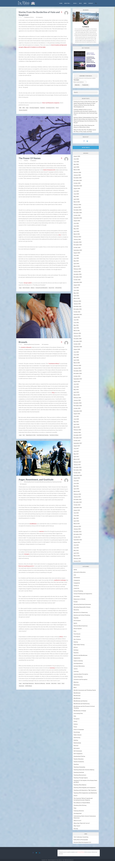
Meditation (77, 684)
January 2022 (77, 303)
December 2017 (77, 435)
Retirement (77, 748)
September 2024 (78, 218)
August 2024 (77, 220)
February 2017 (77, 462)
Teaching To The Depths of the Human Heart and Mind (85, 781)
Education (76, 609)
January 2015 (77, 529)
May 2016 (76, 486)
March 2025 (77, 201)
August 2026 (77, 156)
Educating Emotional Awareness (32, 344)
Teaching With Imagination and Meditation (85, 793)
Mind (75, 687)
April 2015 (76, 521)
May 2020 (76, 357)
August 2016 (77, 478)
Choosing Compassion (34, 107)
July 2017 (76, 448)
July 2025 (76, 191)
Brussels (23, 342)
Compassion (27, 17)
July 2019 (76, 384)
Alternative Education (80, 572)
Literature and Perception (80, 679)
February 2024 (77, 236)
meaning (52, 667)
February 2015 (77, 526)
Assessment (77, 577)
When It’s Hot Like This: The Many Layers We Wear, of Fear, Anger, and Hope (85, 130)
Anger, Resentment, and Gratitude (36, 479)
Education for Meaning (40, 683)
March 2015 (77, 523)
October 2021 (77, 311)
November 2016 (78, 470)
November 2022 (78, 277)
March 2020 (77, 362)
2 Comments (33, 160)
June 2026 (76, 161)
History (76, 647)
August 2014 (77, 542)
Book (74, 3)
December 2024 (77, 210)
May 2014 (76, 550)
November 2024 (78, 212)
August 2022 (77, 285)
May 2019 (76, 389)
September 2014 (78, 539)
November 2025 (78, 180)
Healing (76, 642)
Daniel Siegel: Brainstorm (28, 683)
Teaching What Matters (80, 784)
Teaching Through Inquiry (81, 777)
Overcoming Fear (78, 713)
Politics (32, 17)
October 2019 (77, 376)
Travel (57, 107)
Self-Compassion (78, 753)
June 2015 (76, 515)
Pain (75, 716)
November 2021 (78, 309)
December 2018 (77, 403)
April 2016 (76, 488)
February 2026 (77, 172)
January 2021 (77, 336)
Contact (90, 3)
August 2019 (77, 381)
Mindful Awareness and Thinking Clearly (85, 690)
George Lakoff (27, 282)
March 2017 (77, 459)
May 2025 (76, 196)
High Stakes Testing (79, 644)
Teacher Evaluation (79, 761)
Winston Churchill (23, 110)
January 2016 (77, 496)
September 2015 (78, 507)
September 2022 (78, 282)
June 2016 (76, 483)
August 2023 (77, 252)
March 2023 (77, 266)
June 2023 (76, 258)
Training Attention (79, 810)
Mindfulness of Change (80, 710)
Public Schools (77, 735)
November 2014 (78, 534)
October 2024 (77, 215)
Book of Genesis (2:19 (49, 170)
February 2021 (77, 333)
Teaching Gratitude (56, 482)
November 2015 (78, 502)
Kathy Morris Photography (81, 839)
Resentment (21, 685)
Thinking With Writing (80, 805)
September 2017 (78, 443)
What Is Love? (77, 820)
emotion (41, 531)
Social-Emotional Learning (42, 435)
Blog (80, 3)
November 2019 (78, 373)
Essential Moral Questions (81, 625)
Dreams (76, 601)
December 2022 (77, 274)
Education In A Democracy (81, 612)
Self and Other (58, 287)
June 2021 (76, 322)
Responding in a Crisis (31, 435)
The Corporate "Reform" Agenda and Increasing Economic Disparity (83, 799)
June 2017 (76, 451)
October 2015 (77, 505)
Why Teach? (77, 825)
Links (85, 3)
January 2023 (77, 271)
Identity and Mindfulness (80, 655)
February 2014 (77, 558)
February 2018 (77, 429)
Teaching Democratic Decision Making (84, 769)
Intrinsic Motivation (79, 666)
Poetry (75, 721)
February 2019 (77, 397)
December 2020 (77, 338)
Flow (75, 631)
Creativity (76, 588)
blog (53, 392)
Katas (61, 636)
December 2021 (77, 306)
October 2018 (77, 408)
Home (60, 3)
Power (75, 726)
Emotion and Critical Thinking (82, 615)
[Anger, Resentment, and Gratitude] (43, 458)
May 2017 (76, 454)
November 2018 (78, 405)
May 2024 (76, 228)
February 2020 (77, 365)
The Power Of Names (30, 158)
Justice (76, 668)
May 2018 (76, 421)
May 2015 (76, 518)
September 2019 (78, 378)
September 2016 (78, 475)
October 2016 (77, 472)
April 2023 (76, 263)
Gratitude (48, 683)
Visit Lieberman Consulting (81, 837)
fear (59, 235)
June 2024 (76, 226)
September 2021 (78, 314)
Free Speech (77, 636)
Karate (59, 683)
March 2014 (77, 555)
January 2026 (77, 175)
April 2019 (76, 392)
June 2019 (76, 387)
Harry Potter (51, 287)
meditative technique (60, 580)
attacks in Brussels (26, 347)
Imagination (77, 658)
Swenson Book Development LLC (82, 842)
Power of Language (79, 729)
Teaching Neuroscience (80, 775)
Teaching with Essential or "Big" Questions (85, 790)
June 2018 (76, 419)
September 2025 (78, 185)
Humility (76, 652)
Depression (42, 107)
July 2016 (76, 480)
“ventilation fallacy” (54, 363)
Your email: (76, 79)
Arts (75, 575)
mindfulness (33, 523)
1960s (23, 107)
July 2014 (76, 545)
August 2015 (77, 510)
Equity (75, 623)
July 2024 (76, 223)
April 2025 (76, 199)
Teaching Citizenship (79, 767)
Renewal (76, 745)
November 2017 (78, 437)
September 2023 (78, 250)
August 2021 (77, 317)
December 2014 (77, 531)
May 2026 (76, 164)
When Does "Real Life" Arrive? (82, 823)
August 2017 (77, 445)
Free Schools (77, 634)
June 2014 (76, 547)
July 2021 (76, 319)
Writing (76, 828)
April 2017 (76, 456)
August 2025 (77, 188)
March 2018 (77, 427)
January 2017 (77, 464)
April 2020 (76, 360)
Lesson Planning (78, 676)
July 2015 (76, 512)
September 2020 (78, 346)
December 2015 (77, 499)
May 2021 (76, 325)
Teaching (76, 764)
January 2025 (77, 207)
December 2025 (77, 177)
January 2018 (77, 432)
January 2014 (77, 561)
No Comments (39, 17)
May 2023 (76, 261)
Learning (76, 671)
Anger (27, 107)
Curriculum (77, 596)
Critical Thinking (78, 591)
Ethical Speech (78, 628)
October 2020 (77, 344)
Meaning (76, 682)
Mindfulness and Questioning (82, 703)
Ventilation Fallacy (54, 435)
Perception (76, 718)
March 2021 (77, 330)
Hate (24, 435)
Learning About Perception (81, 674)
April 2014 (76, 553)
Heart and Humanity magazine (50, 102)
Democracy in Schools (79, 599)
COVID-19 (76, 585)
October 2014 (77, 537)
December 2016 (77, 467)
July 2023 (76, 255)
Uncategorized (77, 813)
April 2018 (76, 424)
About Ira (67, 3)
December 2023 (77, 242)
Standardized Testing (79, 756)
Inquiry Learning (78, 660)
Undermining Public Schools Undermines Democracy (85, 816)
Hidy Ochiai (54, 683)
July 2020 (76, 352)
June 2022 (76, 290)
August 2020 (77, 349)
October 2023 (77, 247)
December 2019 (77, 370)
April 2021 (76, 328)
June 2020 (76, 354)
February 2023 (77, 269)
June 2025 (76, 194)
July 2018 (76, 416)
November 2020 (78, 341)
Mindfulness (77, 693)
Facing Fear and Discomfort (42, 287)
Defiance (32, 287)
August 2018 (77, 413)
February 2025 (77, 204)
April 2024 (76, 231)
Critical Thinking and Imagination (83, 593)
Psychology (77, 732)
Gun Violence (77, 639)
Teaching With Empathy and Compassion (85, 787)
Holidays (76, 650)
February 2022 (77, 301)
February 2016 (77, 494)
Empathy (76, 617)
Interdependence (78, 663)
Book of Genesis (26, 287)
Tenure (75, 795)
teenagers (26, 554)
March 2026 (77, 169)
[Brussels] (43, 315)
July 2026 (76, 159)
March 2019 (77, 395)
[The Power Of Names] (43, 135)
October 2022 (77, 279)
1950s (20, 107)
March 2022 (77, 298)
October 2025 (77, 183)
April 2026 (76, 167)
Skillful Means (28, 685)
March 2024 (77, 234)
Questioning (77, 737)
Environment (77, 620)
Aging (75, 569)
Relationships (77, 743)
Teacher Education (79, 759)
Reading (76, 740)
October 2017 (77, 440)
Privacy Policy (81, 852)
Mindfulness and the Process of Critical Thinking (84, 707)
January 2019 (77, 400)
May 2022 (76, 293)
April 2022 (76, 295)
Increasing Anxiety (50, 107)
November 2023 (78, 244)
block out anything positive (26, 566)
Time (75, 808)
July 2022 (76, 287)
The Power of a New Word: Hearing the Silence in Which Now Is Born (84, 126)
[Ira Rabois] (26, 3)
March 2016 (77, 491)
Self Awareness (78, 751)
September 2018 (78, 411)
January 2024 (77, 239)
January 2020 (77, 368)
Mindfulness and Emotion (46, 482)
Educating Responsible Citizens (82, 607)
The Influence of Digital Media (82, 802)
